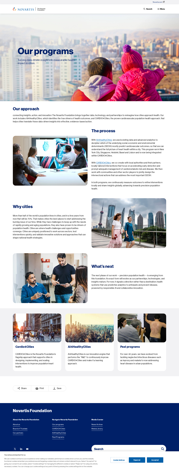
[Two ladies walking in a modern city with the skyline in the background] (128, 223)
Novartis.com (157, 2)
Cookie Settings (119, 460)
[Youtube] (27, 449)
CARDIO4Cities (103, 163)
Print (42, 388)
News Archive (97, 424)
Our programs (58, 424)
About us (16, 424)
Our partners (18, 433)
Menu (162, 9)
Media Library (97, 429)
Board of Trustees (20, 429)
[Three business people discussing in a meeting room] (50, 278)
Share (24, 388)
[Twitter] (15, 449)
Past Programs (58, 437)
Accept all (155, 460)
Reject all (137, 460)
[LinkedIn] (21, 449)
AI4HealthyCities (104, 140)
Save (59, 388)
